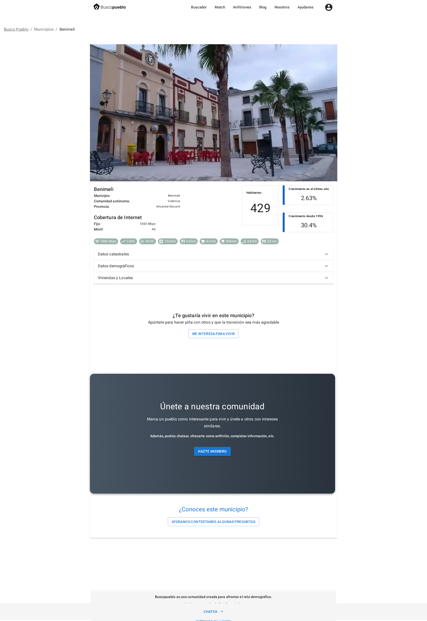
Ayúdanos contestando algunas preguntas (213, 522)
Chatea (210, 612)
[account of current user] (328, 7)
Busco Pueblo (16, 29)
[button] (213, 254)
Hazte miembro (212, 451)
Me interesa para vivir (213, 334)
